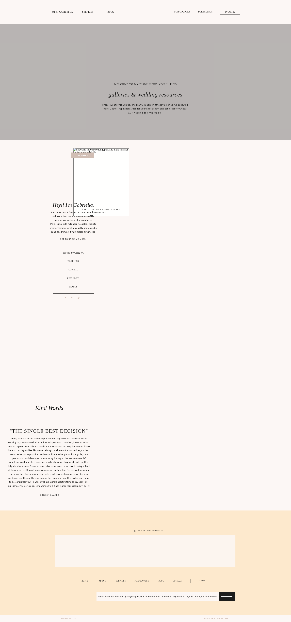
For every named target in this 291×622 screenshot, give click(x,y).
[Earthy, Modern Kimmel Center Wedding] (101, 177)
